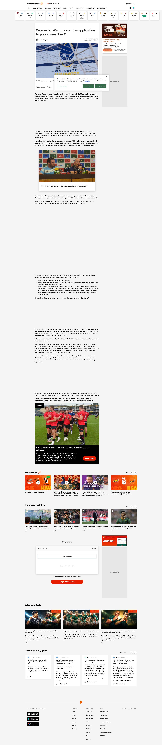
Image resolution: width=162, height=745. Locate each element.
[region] (81, 83)
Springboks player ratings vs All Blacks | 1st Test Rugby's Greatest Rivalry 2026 (65, 661)
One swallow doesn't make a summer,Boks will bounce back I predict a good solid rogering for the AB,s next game (38, 669)
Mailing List (89, 718)
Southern (88, 729)
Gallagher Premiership (53, 131)
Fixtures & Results (37, 8)
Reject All (88, 86)
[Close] (107, 76)
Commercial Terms (105, 722)
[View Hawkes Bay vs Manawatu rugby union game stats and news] (30, 15)
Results (74, 718)
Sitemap (74, 729)
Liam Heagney (43, 40)
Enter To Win (107, 50)
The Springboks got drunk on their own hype (94, 661)
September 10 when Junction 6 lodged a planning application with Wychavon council (67, 344)
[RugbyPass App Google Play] (43, 719)
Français (88, 739)
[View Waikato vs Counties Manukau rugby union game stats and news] (123, 15)
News (28, 8)
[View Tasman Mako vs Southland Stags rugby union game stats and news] (71, 15)
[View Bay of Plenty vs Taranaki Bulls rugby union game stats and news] (103, 15)
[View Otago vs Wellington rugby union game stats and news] (134, 15)
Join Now (89, 711)
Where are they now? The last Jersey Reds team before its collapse (63, 448)
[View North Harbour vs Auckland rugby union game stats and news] (92, 15)
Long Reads (48, 8)
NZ (87, 735)
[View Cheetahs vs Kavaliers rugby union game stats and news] (144, 15)
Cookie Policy (104, 718)
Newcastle (62, 133)
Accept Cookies (101, 86)
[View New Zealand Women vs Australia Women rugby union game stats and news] (82, 15)
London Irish (46, 135)
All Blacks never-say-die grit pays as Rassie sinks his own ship (37, 661)
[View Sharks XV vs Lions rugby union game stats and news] (61, 15)
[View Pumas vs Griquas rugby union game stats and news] (40, 15)
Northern (88, 725)
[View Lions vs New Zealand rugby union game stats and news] (154, 15)
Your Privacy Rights (62, 86)
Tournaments (56, 8)
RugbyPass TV (79, 8)
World (88, 732)
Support (102, 729)
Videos (74, 725)
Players (71, 8)
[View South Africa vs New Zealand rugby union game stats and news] (113, 15)
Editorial (102, 735)
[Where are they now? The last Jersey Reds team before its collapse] (67, 424)
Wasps (37, 135)
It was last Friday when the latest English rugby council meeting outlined (65, 96)
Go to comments (33, 677)
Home (73, 711)
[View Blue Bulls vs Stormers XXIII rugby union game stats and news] (51, 15)
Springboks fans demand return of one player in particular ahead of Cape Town (123, 661)
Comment (41, 87)
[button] (43, 626)
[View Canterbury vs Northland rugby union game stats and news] (20, 15)
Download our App (102, 8)
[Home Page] (35, 3)
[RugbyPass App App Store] (43, 714)
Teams (65, 8)
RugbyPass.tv (90, 715)
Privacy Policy (104, 711)
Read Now (89, 458)
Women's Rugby (90, 8)
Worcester (73, 393)
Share (50, 87)
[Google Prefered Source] (43, 724)
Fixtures (74, 715)
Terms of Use (103, 715)
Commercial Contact (106, 732)
